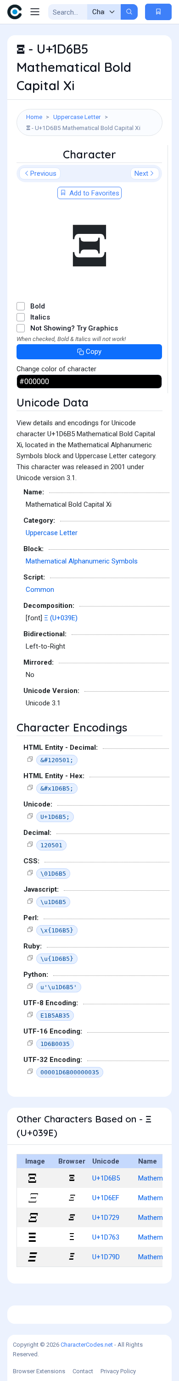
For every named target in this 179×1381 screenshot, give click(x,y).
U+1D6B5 (106, 1178)
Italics (40, 317)
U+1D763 (105, 1237)
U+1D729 (105, 1217)
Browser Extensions (39, 1371)
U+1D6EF (105, 1198)
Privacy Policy (118, 1371)
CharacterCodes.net (87, 1344)
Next (141, 173)
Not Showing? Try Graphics (74, 328)
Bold (37, 306)
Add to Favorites (93, 193)
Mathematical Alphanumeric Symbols (82, 561)
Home (34, 116)
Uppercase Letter (77, 116)
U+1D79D (106, 1257)
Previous (43, 173)
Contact (83, 1371)
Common (40, 589)
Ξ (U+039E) (61, 618)
